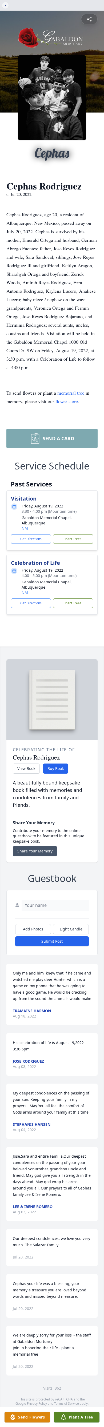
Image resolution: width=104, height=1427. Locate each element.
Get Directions (31, 539)
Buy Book (55, 768)
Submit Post (52, 941)
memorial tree (70, 393)
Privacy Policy (37, 1403)
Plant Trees (73, 539)
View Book (26, 768)
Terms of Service (66, 1403)
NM (25, 528)
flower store (66, 401)
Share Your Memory (35, 850)
